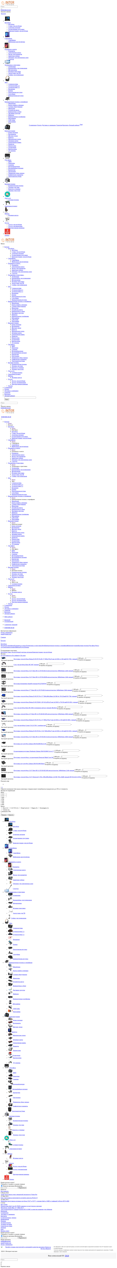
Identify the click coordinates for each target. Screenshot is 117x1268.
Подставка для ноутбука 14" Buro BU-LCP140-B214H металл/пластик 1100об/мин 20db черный (43, 714)
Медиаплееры (16, 280)
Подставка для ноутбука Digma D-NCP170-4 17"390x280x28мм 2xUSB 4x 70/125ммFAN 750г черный (45, 696)
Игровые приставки (18, 281)
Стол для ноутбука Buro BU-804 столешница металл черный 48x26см (35, 708)
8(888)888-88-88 (6, 10)
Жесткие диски (16, 328)
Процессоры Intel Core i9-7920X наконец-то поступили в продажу (21, 1206)
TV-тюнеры (15, 343)
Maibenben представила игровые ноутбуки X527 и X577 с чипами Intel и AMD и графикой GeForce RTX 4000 (35, 1201)
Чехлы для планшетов (18, 268)
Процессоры (15, 338)
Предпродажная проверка (20, 384)
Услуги (10, 379)
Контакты (7, 394)
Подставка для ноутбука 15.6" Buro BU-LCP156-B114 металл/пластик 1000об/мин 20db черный (43, 737)
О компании (8, 387)
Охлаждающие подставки (20, 255)
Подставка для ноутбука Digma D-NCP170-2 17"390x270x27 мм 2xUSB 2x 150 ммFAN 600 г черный (45, 720)
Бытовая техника (13, 362)
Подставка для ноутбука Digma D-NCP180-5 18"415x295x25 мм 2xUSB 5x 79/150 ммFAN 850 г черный (46, 702)
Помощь (3, 1221)
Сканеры (14, 349)
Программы (15, 321)
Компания (4, 1211)
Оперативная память (18, 334)
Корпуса (14, 329)
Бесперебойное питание (19, 353)
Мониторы (15, 308)
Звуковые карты (17, 333)
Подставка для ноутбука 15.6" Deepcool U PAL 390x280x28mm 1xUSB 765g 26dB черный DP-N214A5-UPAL (47, 777)
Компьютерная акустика (19, 300)
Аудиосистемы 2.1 (17, 290)
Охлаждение (16, 339)
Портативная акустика (19, 296)
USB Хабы (15, 319)
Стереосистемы (16, 288)
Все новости (5, 1191)
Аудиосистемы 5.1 (17, 291)
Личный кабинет (9, 396)
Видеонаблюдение (17, 351)
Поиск (6, 399)
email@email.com (6, 634)
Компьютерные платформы (20, 316)
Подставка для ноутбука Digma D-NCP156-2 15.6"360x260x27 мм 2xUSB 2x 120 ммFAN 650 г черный (45, 731)
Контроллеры (16, 341)
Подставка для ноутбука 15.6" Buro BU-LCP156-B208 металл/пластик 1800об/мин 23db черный (43, 677)
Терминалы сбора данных (20, 357)
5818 (67, 1255)
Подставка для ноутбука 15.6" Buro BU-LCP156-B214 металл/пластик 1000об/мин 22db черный (43, 671)
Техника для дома (17, 366)
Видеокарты (15, 326)
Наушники (15, 293)
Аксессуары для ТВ (18, 283)
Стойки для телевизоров (19, 285)
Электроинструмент (14, 374)
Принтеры (15, 348)
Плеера (14, 295)
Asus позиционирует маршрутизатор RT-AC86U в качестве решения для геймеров (26, 1209)
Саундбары (15, 298)
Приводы (15, 336)
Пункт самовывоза (6, 632)
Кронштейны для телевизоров (21, 278)
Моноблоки (15, 303)
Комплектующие (13, 323)
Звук (10, 286)
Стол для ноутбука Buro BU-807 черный (26, 664)
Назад (10, 423)
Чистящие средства (18, 313)
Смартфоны (12, 258)
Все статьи (4, 1204)
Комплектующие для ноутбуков (21, 257)
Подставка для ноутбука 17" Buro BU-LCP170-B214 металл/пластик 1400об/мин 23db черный (43, 690)
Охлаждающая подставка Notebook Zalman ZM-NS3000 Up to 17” (34, 751)
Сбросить (11, 815)
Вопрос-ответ (5, 1231)
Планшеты (15, 265)
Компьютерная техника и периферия (20, 301)
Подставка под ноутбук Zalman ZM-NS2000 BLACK (30, 744)
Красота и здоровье (18, 367)
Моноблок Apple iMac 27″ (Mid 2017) (12, 1208)
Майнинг (15, 314)
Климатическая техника (19, 364)
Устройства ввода (17, 309)
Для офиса (11, 344)
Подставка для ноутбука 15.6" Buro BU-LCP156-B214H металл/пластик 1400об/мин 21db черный (44, 770)
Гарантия (7, 392)
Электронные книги (18, 266)
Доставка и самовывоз (11, 391)
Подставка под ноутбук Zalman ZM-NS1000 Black (29, 763)
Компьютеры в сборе (18, 311)
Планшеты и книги (14, 263)
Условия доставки (6, 1224)
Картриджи (15, 354)
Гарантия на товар (6, 1226)
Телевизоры (15, 276)
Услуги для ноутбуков (18, 381)
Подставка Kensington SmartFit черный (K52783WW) (30, 683)
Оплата (6, 389)
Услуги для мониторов (19, 382)
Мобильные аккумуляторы (20, 262)
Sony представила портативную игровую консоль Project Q (19, 1198)
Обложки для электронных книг (22, 271)
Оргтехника (15, 356)
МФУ (13, 346)
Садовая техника (17, 372)
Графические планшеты (19, 359)
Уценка (10, 386)
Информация (5, 1219)
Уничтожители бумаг (18, 361)
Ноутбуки (11, 248)
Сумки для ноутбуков (18, 252)
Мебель (10, 376)
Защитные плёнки (17, 270)
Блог (2, 1229)
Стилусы (14, 273)
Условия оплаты (6, 1222)
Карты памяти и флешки (19, 305)
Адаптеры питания (18, 253)
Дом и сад (11, 371)
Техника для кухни (18, 369)
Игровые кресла (17, 377)
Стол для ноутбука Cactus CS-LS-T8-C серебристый (30, 725)
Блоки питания (16, 324)
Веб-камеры (15, 318)
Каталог (6, 247)
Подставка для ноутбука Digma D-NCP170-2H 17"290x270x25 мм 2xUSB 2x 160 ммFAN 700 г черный (45, 659)
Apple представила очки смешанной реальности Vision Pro (19, 1194)
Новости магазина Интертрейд (12, 1186)
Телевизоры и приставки (16, 275)
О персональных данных (8, 1217)
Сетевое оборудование (19, 306)
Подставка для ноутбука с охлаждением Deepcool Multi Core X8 (33, 757)
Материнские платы (18, 331)
